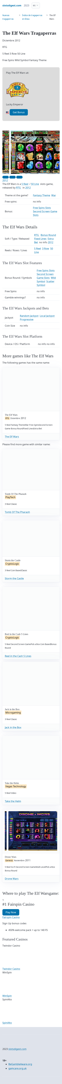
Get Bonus (19, 112)
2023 (26, 5)
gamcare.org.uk (17, 1068)
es (34, 5)
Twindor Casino (11, 968)
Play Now (11, 912)
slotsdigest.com (17, 1049)
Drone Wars (12, 878)
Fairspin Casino (11, 917)
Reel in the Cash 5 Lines (18, 656)
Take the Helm (13, 801)
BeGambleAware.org (20, 1064)
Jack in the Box (13, 727)
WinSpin (7, 995)
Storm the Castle (14, 578)
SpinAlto (7, 1022)
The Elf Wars (12, 436)
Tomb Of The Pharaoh (17, 512)
